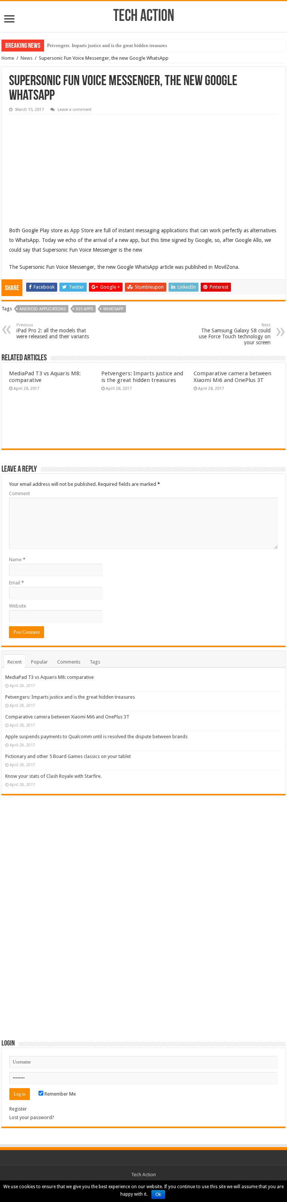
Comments (68, 662)
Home (7, 58)
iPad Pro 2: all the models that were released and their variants (52, 331)
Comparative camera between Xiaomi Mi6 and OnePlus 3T (232, 376)
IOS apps (84, 309)
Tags (95, 662)
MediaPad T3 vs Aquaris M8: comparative (49, 677)
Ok (158, 1194)
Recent (14, 662)
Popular (39, 662)
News (27, 58)
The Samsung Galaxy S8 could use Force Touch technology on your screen (235, 334)
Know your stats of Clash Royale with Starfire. (53, 776)
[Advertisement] (65, 164)
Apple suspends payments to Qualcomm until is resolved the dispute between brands (96, 736)
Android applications (42, 309)
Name (17, 559)
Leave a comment (75, 109)
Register (18, 1109)
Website (17, 606)
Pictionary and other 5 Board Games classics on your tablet (68, 756)
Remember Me (59, 1094)
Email (16, 583)
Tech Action (143, 17)
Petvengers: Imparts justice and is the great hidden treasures (107, 45)
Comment (19, 493)
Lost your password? (31, 1117)
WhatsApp (113, 309)
